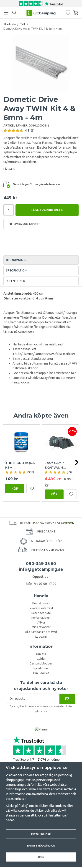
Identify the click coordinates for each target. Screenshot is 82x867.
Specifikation (16, 270)
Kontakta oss (41, 603)
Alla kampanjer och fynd (41, 631)
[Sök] (14, 13)
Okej (41, 856)
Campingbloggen (41, 663)
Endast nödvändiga (41, 845)
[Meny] (6, 12)
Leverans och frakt (41, 608)
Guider (41, 658)
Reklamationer (41, 617)
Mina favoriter (41, 627)
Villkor (41, 622)
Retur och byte (41, 612)
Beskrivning (16, 259)
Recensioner (15, 280)
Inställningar (41, 834)
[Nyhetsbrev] (67, 699)
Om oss (41, 653)
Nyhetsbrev (41, 668)
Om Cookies (41, 672)
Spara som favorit (26, 223)
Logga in (41, 636)
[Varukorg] (76, 12)
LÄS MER (9, 168)
